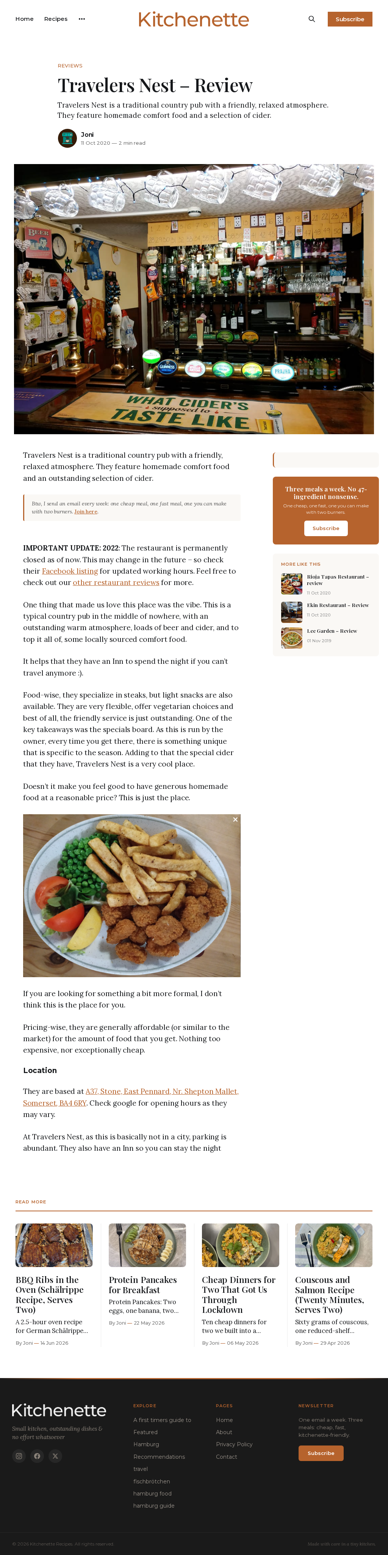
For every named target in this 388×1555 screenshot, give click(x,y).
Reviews (70, 66)
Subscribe (350, 19)
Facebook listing (70, 571)
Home (25, 18)
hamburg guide (154, 1505)
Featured (145, 1432)
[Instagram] (19, 1456)
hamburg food (152, 1493)
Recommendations (159, 1456)
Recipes (55, 18)
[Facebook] (37, 1456)
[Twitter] (55, 1456)
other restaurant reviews (116, 582)
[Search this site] (312, 19)
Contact (226, 1456)
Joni (87, 134)
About (224, 1432)
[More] (82, 19)
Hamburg (146, 1444)
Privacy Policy (234, 1444)
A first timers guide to (162, 1420)
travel (140, 1469)
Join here (85, 511)
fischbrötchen (151, 1481)
